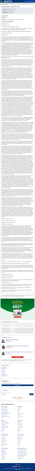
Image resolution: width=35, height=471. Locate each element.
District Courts (3, 442)
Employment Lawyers (5, 412)
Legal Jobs (3, 449)
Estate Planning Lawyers (5, 413)
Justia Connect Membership (22, 449)
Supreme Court (4, 440)
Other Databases (4, 448)
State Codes (20, 437)
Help (18, 468)
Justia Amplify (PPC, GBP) (22, 455)
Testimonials (20, 458)
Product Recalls (4, 454)
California (19, 440)
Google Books (4, 368)
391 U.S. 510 (28, 157)
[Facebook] (15, 466)
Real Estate (3, 428)
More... (2, 417)
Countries (3, 458)
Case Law (7, 3)
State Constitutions (21, 435)
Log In (29, 1)
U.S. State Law (20, 434)
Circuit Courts (3, 441)
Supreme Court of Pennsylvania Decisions (23, 3)
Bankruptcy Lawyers (4, 407)
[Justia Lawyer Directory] (22, 466)
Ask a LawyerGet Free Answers (5, 381)
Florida (19, 441)
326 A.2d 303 (8, 181)
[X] (20, 466)
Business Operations (5, 423)
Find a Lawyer (5, 390)
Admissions (19, 423)
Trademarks (3, 456)
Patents (2, 455)
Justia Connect (6, 468)
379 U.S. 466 (7, 107)
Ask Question (17, 385)
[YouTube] (14, 466)
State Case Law (20, 438)
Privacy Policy (28, 468)
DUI (18, 412)
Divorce (19, 410)
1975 (30, 3)
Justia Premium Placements (22, 452)
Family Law (19, 414)
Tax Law (2, 430)
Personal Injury (20, 416)
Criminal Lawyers (4, 410)
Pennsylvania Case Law (12, 3)
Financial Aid (20, 424)
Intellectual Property (4, 426)
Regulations (3, 438)
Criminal (19, 409)
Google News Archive (5, 374)
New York (19, 442)
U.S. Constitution (4, 435)
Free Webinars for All (6, 337)
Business (3, 420)
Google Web (4, 370)
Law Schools (20, 420)
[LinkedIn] (12, 466)
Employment (3, 424)
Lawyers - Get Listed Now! (17, 397)
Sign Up (32, 1)
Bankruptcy (19, 407)
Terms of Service (22, 468)
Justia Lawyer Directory (21, 451)
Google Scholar (4, 367)
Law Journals (20, 427)
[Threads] (18, 466)
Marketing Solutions (22, 448)
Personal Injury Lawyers (5, 416)
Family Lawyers (4, 414)
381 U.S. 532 (24, 102)
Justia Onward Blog (21, 456)
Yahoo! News (4, 376)
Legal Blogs (4, 369)
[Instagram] (16, 466)
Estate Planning (20, 413)
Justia (1, 3)
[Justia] (7, 1)
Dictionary (19, 421)
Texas (19, 444)
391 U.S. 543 (4, 169)
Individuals (20, 406)
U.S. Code (3, 437)
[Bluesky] (19, 466)
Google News (4, 373)
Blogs (18, 428)
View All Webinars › (17, 357)
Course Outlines (20, 426)
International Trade (4, 427)
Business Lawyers (4, 409)
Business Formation (4, 421)
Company (15, 468)
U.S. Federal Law (4, 434)
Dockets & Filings (4, 444)
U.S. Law (4, 3)
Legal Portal (11, 468)
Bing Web (3, 372)
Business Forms (4, 452)
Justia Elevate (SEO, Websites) (23, 454)
